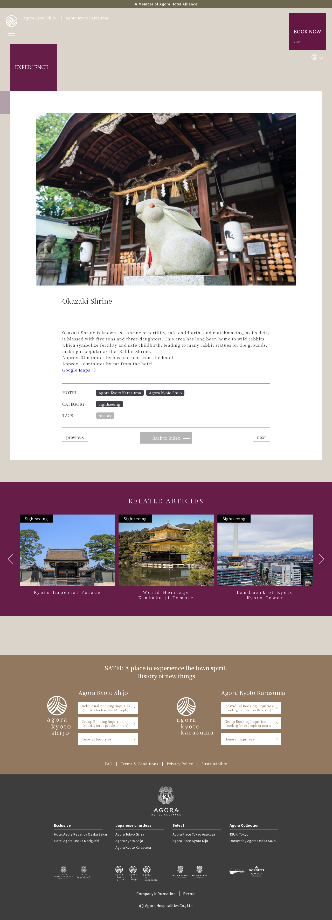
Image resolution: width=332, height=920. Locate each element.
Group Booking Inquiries (105, 723)
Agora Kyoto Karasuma (87, 17)
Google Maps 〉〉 (80, 370)
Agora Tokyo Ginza (129, 834)
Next (321, 559)
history (105, 415)
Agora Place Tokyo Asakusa (193, 834)
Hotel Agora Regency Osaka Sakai (80, 834)
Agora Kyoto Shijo (39, 17)
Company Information (156, 893)
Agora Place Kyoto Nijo (190, 840)
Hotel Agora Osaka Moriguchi (76, 840)
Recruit (189, 893)
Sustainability (214, 763)
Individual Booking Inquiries (106, 707)
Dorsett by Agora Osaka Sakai (253, 840)
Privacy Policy (180, 763)
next (261, 437)
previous (75, 437)
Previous (10, 559)
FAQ (108, 763)
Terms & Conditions (139, 763)
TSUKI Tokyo (239, 834)
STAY (307, 12)
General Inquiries (97, 739)
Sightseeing (109, 404)
